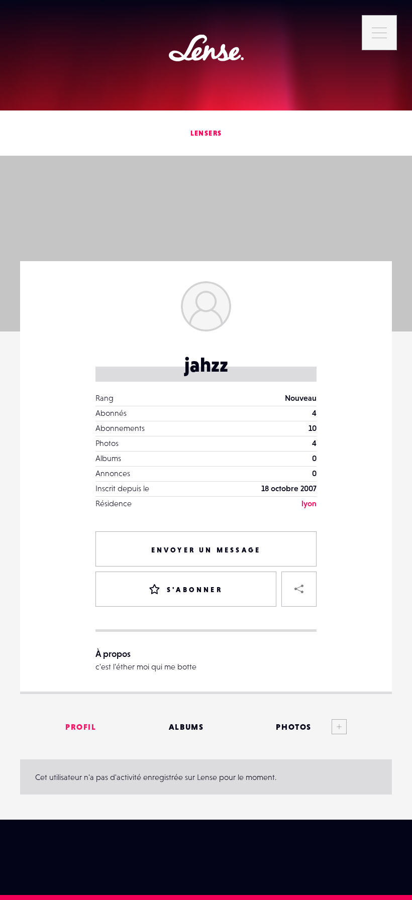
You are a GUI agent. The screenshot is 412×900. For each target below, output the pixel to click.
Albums (186, 726)
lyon (309, 503)
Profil (80, 726)
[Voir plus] (329, 726)
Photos (294, 726)
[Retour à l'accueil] (206, 48)
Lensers (206, 133)
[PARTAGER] (299, 589)
